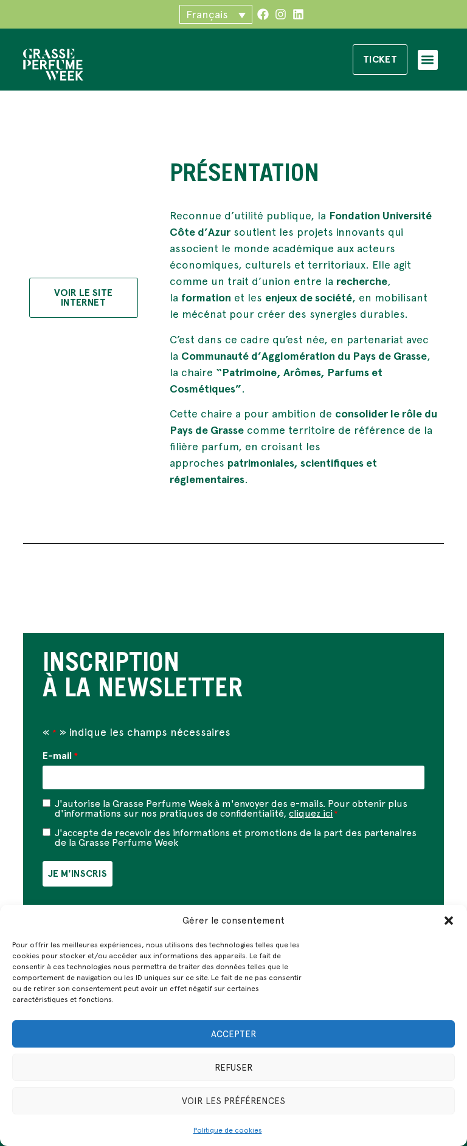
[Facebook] (263, 14)
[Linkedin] (298, 14)
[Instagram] (280, 14)
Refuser (234, 1067)
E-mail (60, 756)
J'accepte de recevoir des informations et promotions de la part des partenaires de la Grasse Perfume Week (236, 838)
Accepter (234, 1034)
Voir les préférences (233, 1101)
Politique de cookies (227, 1130)
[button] (449, 920)
